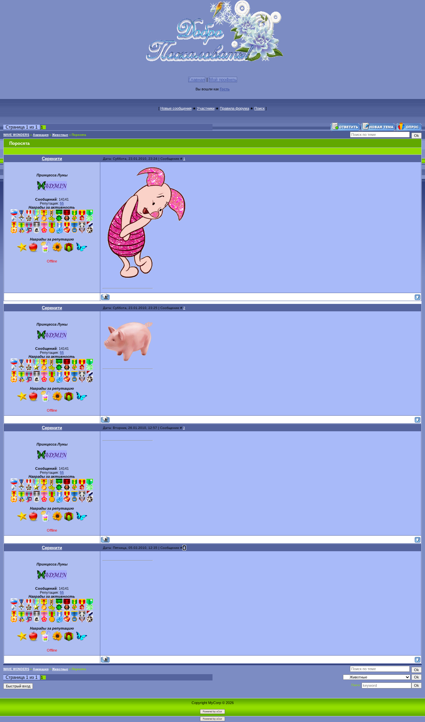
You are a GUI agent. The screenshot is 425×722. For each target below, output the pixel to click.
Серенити (52, 158)
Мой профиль (223, 79)
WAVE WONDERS (16, 135)
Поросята (79, 135)
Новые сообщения (176, 108)
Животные (60, 135)
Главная (197, 79)
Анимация (40, 135)
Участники (205, 108)
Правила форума (234, 108)
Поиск (259, 108)
